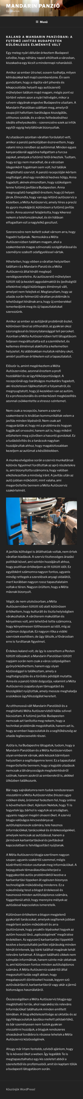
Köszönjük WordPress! (20, 1089)
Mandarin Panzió (33, 6)
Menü (44, 22)
